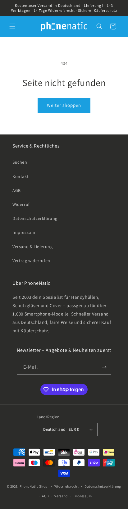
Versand (61, 496)
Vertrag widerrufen (31, 260)
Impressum (23, 232)
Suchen (19, 162)
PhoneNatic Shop (34, 486)
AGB (16, 190)
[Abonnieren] (104, 367)
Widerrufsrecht (66, 486)
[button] (12, 26)
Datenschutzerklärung (34, 218)
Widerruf (21, 204)
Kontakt (20, 176)
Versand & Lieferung (32, 246)
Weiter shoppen (64, 105)
